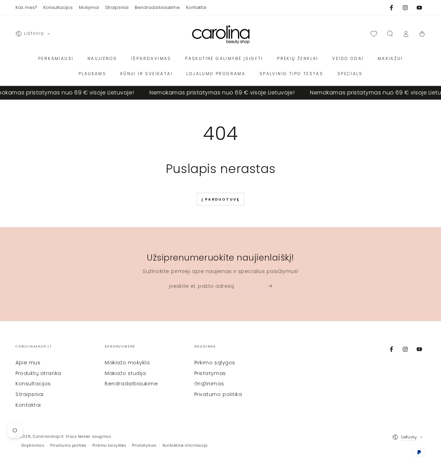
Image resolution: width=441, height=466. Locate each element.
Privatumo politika (218, 394)
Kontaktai (28, 405)
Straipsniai (30, 394)
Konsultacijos (33, 383)
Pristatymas (210, 373)
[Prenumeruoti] (272, 286)
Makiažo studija (125, 373)
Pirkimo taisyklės (109, 445)
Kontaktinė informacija (185, 445)
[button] (390, 34)
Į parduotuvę (220, 199)
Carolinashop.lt (48, 436)
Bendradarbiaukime (131, 383)
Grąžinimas (209, 383)
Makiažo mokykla (127, 362)
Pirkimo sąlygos (214, 362)
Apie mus (28, 362)
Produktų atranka (38, 373)
